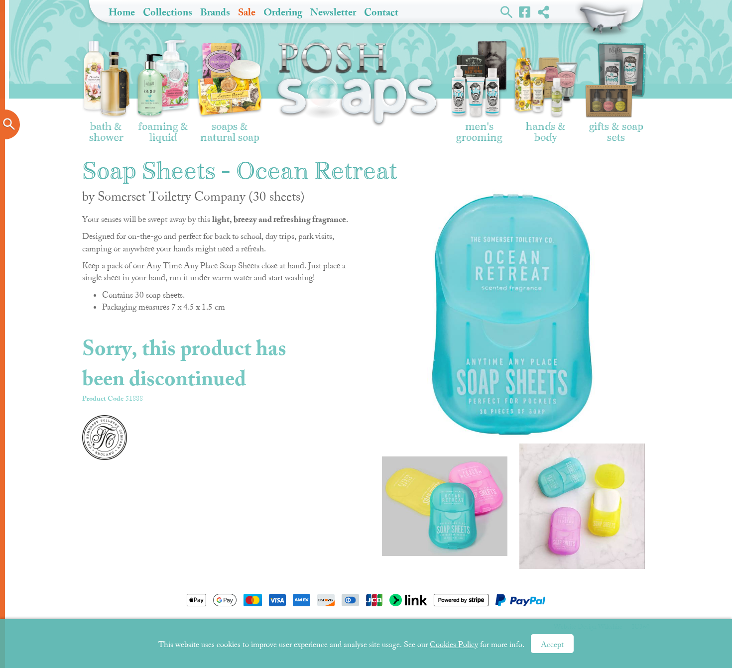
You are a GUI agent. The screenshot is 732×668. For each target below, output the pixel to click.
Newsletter (333, 12)
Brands (215, 12)
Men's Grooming (479, 127)
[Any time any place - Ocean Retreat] (511, 314)
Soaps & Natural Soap (229, 127)
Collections (167, 12)
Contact (381, 12)
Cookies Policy (454, 645)
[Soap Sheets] (582, 506)
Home (122, 12)
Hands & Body (546, 127)
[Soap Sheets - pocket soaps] (444, 506)
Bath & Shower (106, 127)
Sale (246, 12)
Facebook (525, 11)
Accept (552, 645)
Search (506, 11)
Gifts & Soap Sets (616, 127)
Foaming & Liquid (163, 127)
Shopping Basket (603, 20)
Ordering (282, 12)
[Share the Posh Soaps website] (543, 11)
